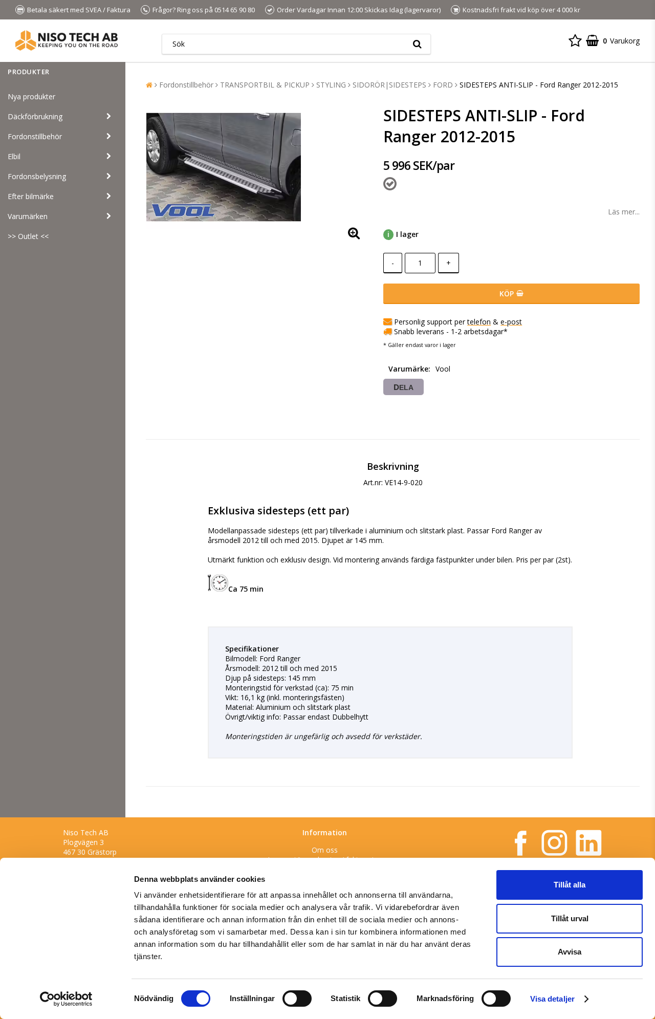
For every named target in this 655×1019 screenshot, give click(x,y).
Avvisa (569, 951)
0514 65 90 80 (234, 9)
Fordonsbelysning (37, 176)
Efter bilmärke (31, 196)
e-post (511, 322)
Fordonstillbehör (35, 136)
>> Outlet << (28, 236)
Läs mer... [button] (624, 211)
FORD (443, 85)
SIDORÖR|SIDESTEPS (389, 85)
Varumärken (28, 216)
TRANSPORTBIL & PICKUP (265, 85)
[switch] (297, 998)
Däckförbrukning (35, 116)
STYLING (331, 85)
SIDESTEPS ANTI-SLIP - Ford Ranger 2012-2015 (539, 85)
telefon (479, 322)
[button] (575, 40)
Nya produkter (31, 96)
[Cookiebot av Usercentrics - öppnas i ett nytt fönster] (66, 999)
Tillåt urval (569, 918)
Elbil (14, 156)
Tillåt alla (569, 884)
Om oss (325, 850)
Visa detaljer (552, 998)
